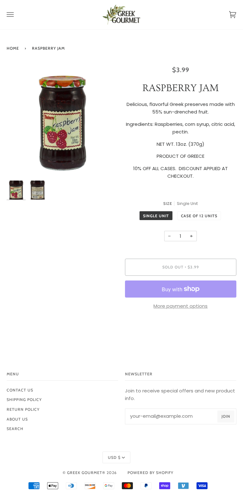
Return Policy (23, 409)
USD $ (114, 457)
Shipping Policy (24, 399)
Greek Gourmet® (87, 472)
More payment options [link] (180, 306)
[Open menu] (16, 14)
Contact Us (20, 390)
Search (15, 428)
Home (13, 48)
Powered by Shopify (150, 472)
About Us (17, 419)
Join (225, 416)
